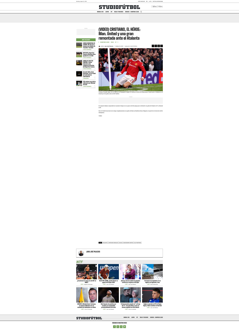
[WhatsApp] (158, 46)
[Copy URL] (161, 46)
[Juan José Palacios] (100, 46)
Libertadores (85, 78)
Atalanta (105, 242)
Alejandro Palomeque (88, 284)
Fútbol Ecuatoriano (87, 49)
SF (115, 42)
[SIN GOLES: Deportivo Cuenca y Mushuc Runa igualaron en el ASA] (79, 54)
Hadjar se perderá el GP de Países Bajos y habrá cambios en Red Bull (152, 304)
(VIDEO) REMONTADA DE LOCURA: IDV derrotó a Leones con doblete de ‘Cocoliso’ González (89, 45)
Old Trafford (137, 242)
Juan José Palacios (108, 46)
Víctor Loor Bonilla (88, 309)
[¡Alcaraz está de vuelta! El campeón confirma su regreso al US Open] (130, 272)
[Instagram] (117, 326)
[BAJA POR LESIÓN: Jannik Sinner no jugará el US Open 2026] (108, 272)
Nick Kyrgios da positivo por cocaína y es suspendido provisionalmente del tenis (108, 305)
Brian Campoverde (154, 284)
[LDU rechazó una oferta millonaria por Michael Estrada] (79, 83)
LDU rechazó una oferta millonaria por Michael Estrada (89, 83)
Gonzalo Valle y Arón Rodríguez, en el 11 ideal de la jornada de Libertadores (89, 74)
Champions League (104, 42)
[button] (141, 11)
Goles (112, 42)
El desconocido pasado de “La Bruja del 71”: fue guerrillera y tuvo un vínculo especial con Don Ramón (130, 305)
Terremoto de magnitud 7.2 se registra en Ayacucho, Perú (152, 281)
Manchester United (128, 242)
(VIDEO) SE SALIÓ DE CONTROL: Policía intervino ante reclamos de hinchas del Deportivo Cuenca (88, 64)
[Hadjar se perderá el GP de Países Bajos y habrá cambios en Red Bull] (152, 295)
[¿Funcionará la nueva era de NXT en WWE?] (86, 272)
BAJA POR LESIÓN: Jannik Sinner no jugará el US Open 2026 (108, 281)
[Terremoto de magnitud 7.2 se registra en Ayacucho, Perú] (152, 272)
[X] (156, 46)
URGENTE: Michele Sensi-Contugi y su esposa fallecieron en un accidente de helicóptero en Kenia (86, 305)
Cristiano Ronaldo (113, 242)
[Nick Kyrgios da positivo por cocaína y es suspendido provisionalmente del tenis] (108, 295)
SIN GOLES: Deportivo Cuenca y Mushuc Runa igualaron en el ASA (89, 54)
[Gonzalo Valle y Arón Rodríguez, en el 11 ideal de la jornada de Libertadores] (79, 73)
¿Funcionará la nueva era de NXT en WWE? (86, 281)
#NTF (82, 284)
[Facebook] (153, 46)
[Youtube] (124, 326)
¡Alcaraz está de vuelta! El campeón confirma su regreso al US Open (130, 281)
